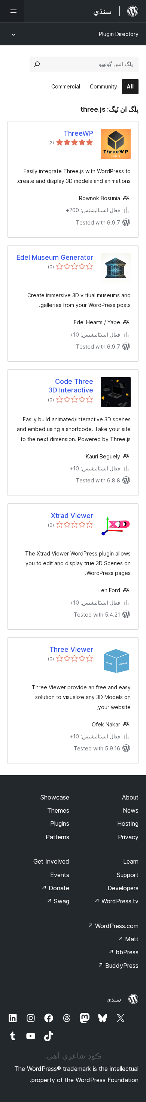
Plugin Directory (119, 34)
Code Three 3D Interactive (70, 385)
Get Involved (51, 861)
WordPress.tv (116, 901)
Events (59, 875)
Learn (131, 861)
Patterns (57, 837)
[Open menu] (12, 11)
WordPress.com (113, 926)
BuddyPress (118, 965)
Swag (57, 901)
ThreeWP (78, 133)
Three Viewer (71, 649)
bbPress (123, 952)
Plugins (59, 823)
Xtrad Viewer (72, 516)
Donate (55, 888)
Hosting (128, 823)
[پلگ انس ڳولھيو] (37, 64)
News (131, 810)
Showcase (54, 797)
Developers (123, 888)
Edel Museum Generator (54, 257)
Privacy (128, 837)
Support (128, 875)
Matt (128, 939)
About (130, 797)
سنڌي (113, 999)
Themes (58, 810)
